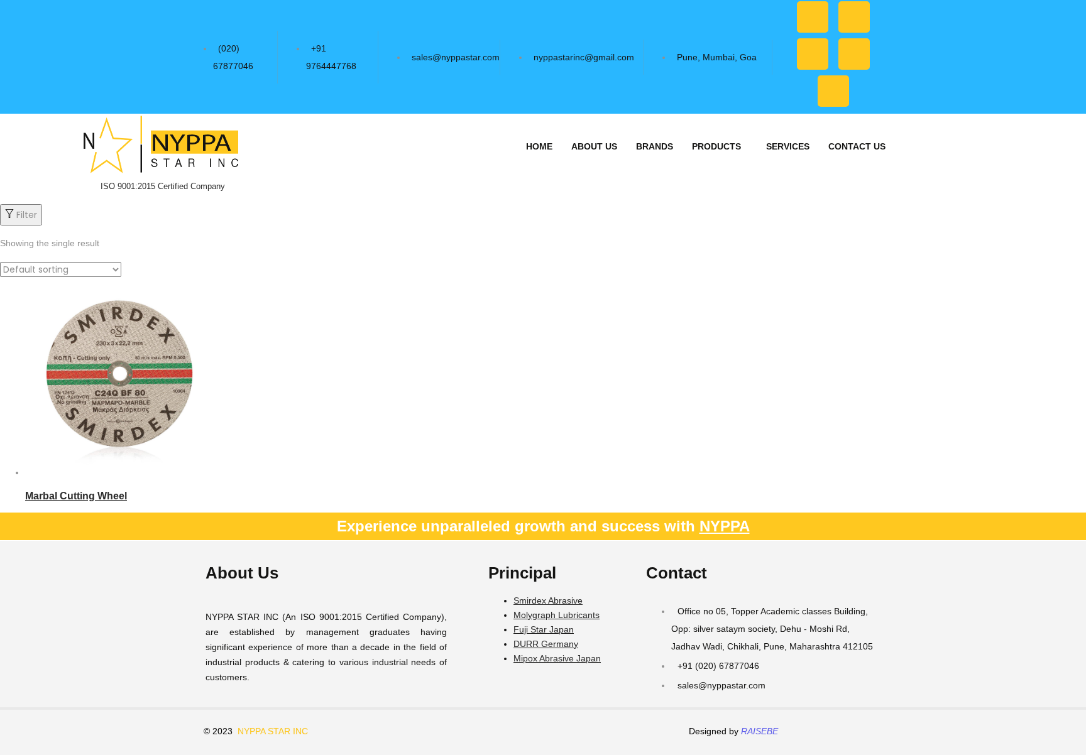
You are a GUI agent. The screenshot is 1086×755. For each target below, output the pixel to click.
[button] (720, 146)
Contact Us (857, 146)
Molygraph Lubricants (556, 615)
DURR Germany (545, 644)
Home (539, 146)
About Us (594, 146)
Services (787, 146)
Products (716, 146)
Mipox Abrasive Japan (557, 658)
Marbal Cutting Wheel (76, 496)
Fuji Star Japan (543, 629)
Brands (654, 146)
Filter (26, 215)
